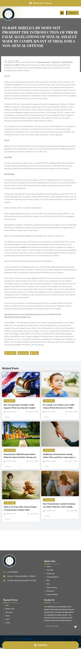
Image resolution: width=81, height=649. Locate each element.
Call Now (42, 645)
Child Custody (49, 401)
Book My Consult (42, 3)
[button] (62, 13)
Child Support (9, 401)
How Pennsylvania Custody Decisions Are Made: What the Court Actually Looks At (59, 506)
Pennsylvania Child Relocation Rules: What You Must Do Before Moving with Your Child (20, 457)
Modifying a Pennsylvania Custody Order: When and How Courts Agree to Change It (59, 457)
